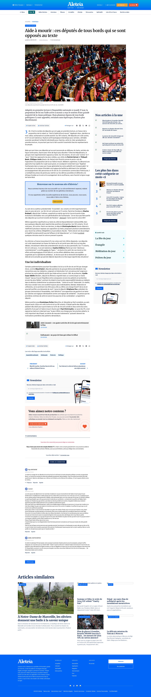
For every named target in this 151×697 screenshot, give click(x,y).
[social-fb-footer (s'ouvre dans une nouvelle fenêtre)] (74, 686)
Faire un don (57, 201)
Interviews (53, 12)
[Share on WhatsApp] (89, 125)
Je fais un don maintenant (37, 424)
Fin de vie (53, 355)
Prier (30, 12)
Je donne (132, 5)
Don (73, 673)
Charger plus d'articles (110, 159)
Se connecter (111, 5)
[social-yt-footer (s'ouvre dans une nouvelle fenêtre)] (70, 686)
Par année (91, 663)
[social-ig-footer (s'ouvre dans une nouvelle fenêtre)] (80, 686)
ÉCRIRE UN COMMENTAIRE (57, 462)
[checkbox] (27, 392)
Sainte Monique (80, 7)
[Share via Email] (86, 125)
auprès (46, 250)
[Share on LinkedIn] (80, 125)
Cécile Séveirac (43, 40)
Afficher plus (30, 562)
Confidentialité (113, 691)
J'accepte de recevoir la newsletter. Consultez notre (49, 393)
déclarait (63, 218)
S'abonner (121, 661)
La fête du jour (103, 238)
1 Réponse (29, 482)
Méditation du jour (105, 251)
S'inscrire (30, 398)
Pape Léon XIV (83, 584)
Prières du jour (103, 257)
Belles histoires (43, 12)
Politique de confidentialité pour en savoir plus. (108, 284)
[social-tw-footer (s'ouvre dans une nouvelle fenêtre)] (77, 686)
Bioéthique (35, 21)
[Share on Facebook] (77, 125)
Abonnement (75, 671)
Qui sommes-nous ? (56, 691)
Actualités (71, 12)
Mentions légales (68, 691)
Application (75, 666)
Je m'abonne (121, 5)
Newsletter (75, 663)
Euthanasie (44, 355)
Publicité (74, 676)
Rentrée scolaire (124, 12)
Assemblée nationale (32, 355)
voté (58, 131)
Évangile (100, 244)
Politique (61, 355)
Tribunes (62, 12)
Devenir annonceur (79, 691)
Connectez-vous (64, 455)
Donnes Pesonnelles (102, 691)
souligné (81, 233)
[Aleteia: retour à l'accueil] (75, 4)
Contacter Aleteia (90, 691)
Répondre (35, 482)
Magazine (74, 668)
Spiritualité (100, 12)
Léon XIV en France (111, 12)
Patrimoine (22, 584)
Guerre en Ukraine (114, 617)
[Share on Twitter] (83, 125)
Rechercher (39, 5)
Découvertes (89, 12)
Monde (111, 584)
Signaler (41, 482)
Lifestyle (80, 12)
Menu (23, 12)
